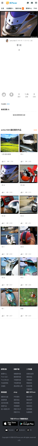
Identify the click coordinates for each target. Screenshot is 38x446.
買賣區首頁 (30, 374)
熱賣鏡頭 (16, 406)
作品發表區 (4, 383)
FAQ (35, 8)
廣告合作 (29, 403)
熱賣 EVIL (17, 412)
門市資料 (16, 397)
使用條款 (29, 409)
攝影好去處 (4, 397)
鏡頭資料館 (17, 377)
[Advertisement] (19, 72)
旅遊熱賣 (4, 400)
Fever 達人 (4, 377)
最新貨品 (16, 400)
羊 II (21, 278)
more (35, 130)
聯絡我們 (29, 400)
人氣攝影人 (9, 8)
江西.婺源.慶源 (6, 154)
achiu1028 (12, 41)
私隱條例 (29, 412)
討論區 (3, 386)
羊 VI (22, 216)
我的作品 (19, 8)
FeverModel (5, 380)
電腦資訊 (29, 383)
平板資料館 (17, 383)
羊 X (21, 154)
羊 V (3, 247)
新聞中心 (4, 374)
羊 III (3, 278)
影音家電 (29, 386)
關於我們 (29, 397)
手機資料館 (17, 380)
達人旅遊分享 (5, 409)
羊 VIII (22, 185)
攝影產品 (29, 377)
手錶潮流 (29, 389)
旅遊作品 (4, 406)
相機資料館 (17, 374)
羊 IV (22, 247)
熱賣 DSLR (17, 409)
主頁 (2, 8)
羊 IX (3, 185)
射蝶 (21, 308)
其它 (8, 104)
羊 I (3, 308)
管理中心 (29, 8)
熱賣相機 (16, 403)
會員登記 (29, 406)
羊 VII (3, 216)
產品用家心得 (18, 386)
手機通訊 (29, 380)
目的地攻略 (4, 403)
